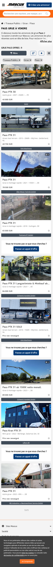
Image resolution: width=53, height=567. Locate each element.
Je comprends (27, 561)
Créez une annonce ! (40, 5)
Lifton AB (26, 443)
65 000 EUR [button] (7, 231)
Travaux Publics (13, 23)
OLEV (26, 104)
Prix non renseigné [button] (10, 336)
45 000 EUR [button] (7, 100)
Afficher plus (46, 41)
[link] (26, 76)
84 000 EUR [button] (7, 291)
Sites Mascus (11, 526)
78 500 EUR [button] (7, 188)
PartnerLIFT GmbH (26, 235)
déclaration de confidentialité (14, 555)
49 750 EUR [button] (7, 144)
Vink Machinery (26, 148)
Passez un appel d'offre (26, 249)
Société (5, 531)
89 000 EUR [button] (7, 395)
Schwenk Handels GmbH (26, 295)
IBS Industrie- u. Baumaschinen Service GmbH (26, 503)
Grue (25, 23)
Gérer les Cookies (28, 553)
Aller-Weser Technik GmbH (26, 192)
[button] (13, 53)
